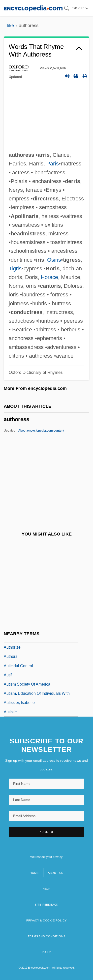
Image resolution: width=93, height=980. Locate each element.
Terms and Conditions (46, 936)
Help (46, 888)
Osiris (54, 260)
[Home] (33, 8)
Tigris (15, 268)
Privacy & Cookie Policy (46, 920)
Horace (49, 277)
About (41, 430)
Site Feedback (46, 904)
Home (34, 872)
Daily (46, 952)
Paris (52, 163)
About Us (55, 872)
